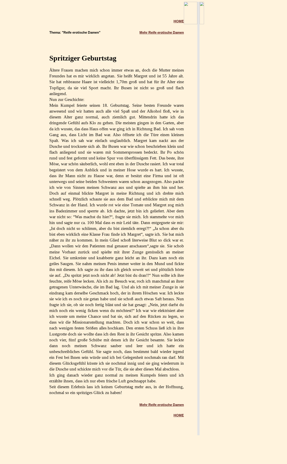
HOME (179, 21)
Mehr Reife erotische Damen (161, 32)
